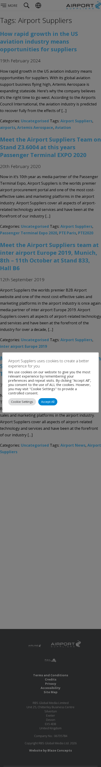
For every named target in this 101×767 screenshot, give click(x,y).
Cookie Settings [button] (22, 402)
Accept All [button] (47, 402)
